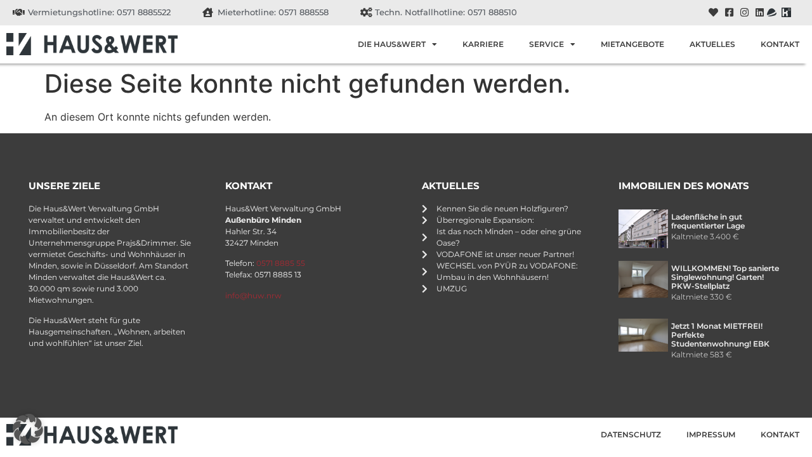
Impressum (710, 434)
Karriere (483, 44)
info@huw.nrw (253, 295)
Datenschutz (631, 434)
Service (546, 44)
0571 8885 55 (280, 263)
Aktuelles (712, 44)
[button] (28, 429)
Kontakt (780, 44)
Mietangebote (632, 44)
